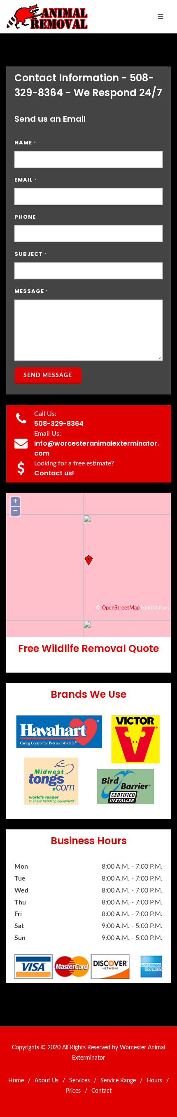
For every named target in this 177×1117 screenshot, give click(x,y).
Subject (30, 254)
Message (31, 291)
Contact (101, 1091)
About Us (46, 1081)
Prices (73, 1091)
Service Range (118, 1081)
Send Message (47, 375)
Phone (25, 217)
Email (25, 180)
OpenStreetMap (121, 608)
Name (25, 142)
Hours (154, 1081)
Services (79, 1081)
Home (16, 1081)
